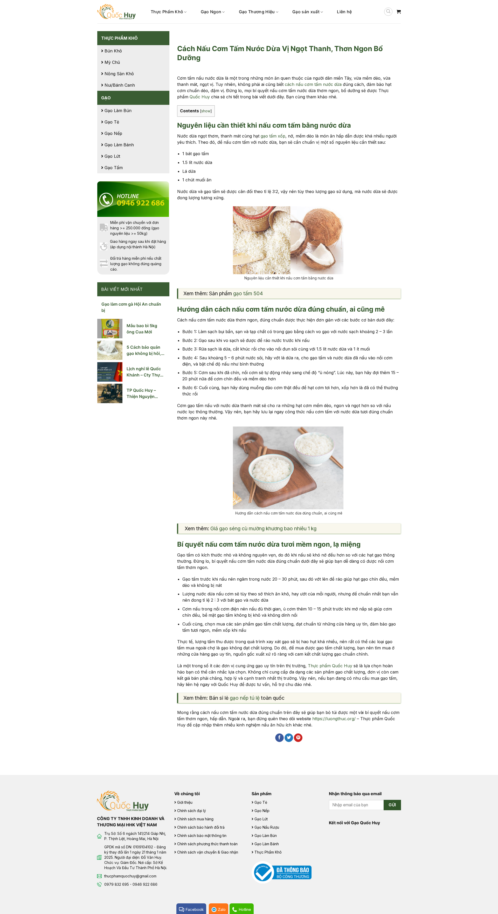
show (205, 111)
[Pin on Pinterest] (298, 737)
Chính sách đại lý (191, 810)
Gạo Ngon (211, 11)
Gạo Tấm (113, 167)
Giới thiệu (184, 802)
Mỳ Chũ (111, 62)
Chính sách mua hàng (195, 819)
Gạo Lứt (111, 156)
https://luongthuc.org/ (334, 718)
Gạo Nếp (112, 133)
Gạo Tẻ (111, 122)
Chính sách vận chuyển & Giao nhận (207, 852)
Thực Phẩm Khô (167, 11)
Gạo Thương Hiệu (257, 11)
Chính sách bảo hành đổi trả (201, 827)
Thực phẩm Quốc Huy (330, 665)
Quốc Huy (200, 96)
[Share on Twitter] (289, 737)
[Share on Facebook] (279, 737)
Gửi (392, 804)
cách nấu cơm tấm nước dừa (313, 84)
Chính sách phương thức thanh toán (207, 844)
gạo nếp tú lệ (245, 698)
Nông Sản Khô (118, 73)
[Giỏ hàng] (399, 11)
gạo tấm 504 (248, 293)
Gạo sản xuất (306, 11)
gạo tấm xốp (273, 136)
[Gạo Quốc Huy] (123, 800)
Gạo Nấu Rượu (266, 827)
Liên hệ (344, 11)
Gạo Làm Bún (117, 110)
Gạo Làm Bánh (118, 144)
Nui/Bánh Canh (119, 85)
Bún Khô (112, 50)
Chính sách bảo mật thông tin (201, 835)
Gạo (106, 97)
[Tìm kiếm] (388, 12)
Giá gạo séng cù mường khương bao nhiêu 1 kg (263, 528)
